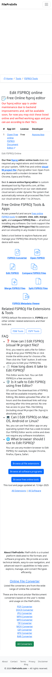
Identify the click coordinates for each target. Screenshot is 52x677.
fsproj (14, 160)
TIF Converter (25, 623)
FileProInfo (9, 4)
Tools (18, 78)
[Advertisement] (26, 48)
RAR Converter (24, 636)
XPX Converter (24, 633)
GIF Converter (24, 629)
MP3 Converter (25, 619)
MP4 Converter (25, 616)
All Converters (24, 644)
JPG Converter (24, 613)
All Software (34, 490)
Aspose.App (38, 134)
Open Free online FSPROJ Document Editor (12, 141)
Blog (26, 664)
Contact (13, 661)
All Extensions (19, 490)
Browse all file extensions (26, 463)
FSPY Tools (33, 331)
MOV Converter (25, 626)
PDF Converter (24, 606)
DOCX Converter (24, 609)
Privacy (32, 661)
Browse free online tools (26, 479)
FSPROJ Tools (31, 78)
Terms (23, 661)
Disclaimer (43, 661)
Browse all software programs (26, 471)
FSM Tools (18, 331)
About (5, 661)
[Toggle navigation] (46, 4)
